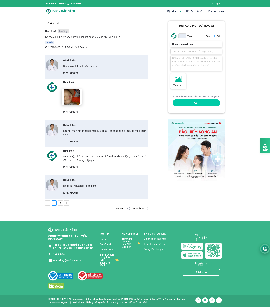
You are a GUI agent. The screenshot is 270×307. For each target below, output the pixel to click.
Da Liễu (49, 42)
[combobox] (172, 44)
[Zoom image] (72, 97)
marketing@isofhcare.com (67, 260)
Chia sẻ (140, 208)
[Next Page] (66, 203)
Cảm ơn (120, 208)
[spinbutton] (182, 36)
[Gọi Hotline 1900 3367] (265, 249)
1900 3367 (75, 3)
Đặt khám (201, 272)
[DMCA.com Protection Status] (56, 285)
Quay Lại (54, 23)
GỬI (196, 102)
